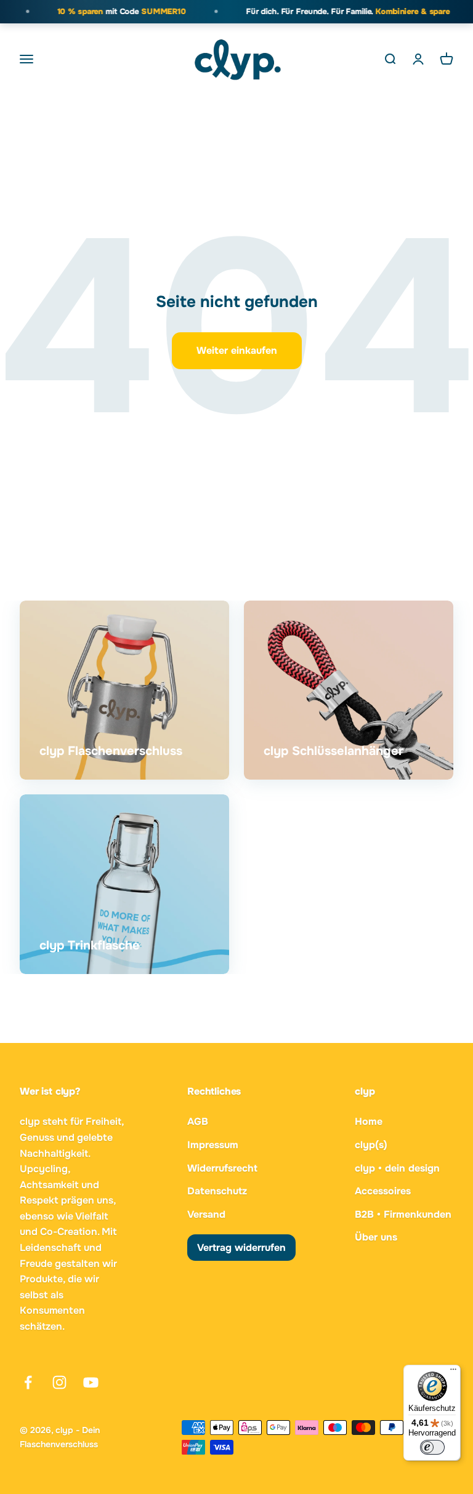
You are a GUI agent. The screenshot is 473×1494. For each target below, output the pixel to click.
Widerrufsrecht (222, 1168)
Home (368, 1121)
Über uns (376, 1237)
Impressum (212, 1144)
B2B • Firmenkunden (403, 1214)
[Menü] (453, 1372)
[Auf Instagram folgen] (59, 1382)
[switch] (432, 1447)
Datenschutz (217, 1190)
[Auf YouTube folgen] (91, 1382)
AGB (197, 1121)
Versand (206, 1214)
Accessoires (383, 1190)
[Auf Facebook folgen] (28, 1382)
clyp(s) (371, 1144)
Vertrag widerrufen (241, 1247)
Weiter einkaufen (236, 350)
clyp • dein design (397, 1168)
